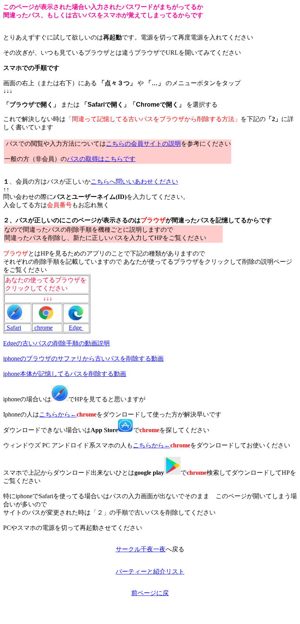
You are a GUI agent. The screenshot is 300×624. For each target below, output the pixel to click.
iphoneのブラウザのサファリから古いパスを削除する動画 (83, 358)
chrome (43, 327)
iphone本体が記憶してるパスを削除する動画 (64, 373)
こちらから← (58, 414)
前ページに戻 (150, 593)
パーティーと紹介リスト (150, 571)
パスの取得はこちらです (101, 159)
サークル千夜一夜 (141, 549)
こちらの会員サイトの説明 (143, 143)
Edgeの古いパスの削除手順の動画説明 (56, 343)
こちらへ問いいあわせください (134, 181)
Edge (76, 327)
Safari (13, 327)
